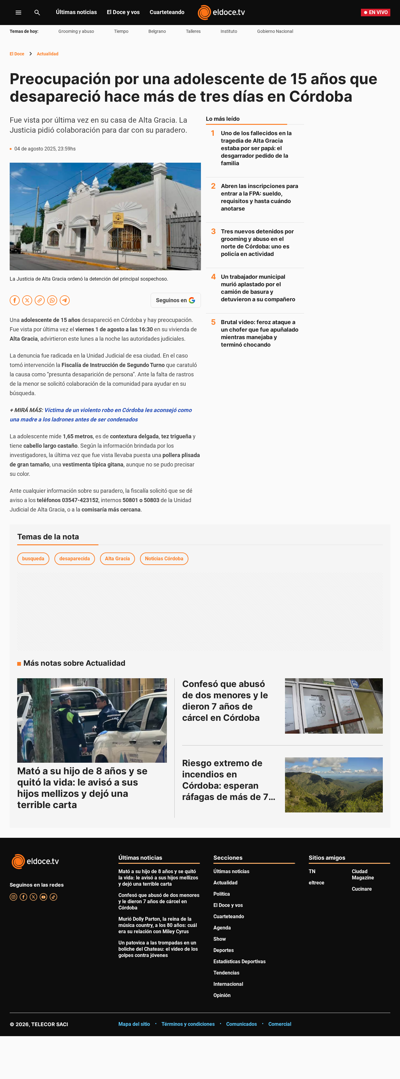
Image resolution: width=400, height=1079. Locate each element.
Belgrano (157, 31)
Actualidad (47, 53)
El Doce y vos (123, 12)
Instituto (229, 31)
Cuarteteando (167, 12)
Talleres (193, 31)
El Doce (17, 53)
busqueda (33, 559)
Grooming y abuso (76, 31)
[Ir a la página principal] (221, 12)
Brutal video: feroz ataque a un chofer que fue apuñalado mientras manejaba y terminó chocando (259, 333)
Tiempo (121, 31)
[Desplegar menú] (13, 12)
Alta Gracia (117, 559)
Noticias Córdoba (164, 559)
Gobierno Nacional (275, 31)
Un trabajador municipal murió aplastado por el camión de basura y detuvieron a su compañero (258, 288)
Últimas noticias (76, 12)
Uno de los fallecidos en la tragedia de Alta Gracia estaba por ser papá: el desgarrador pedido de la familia (256, 148)
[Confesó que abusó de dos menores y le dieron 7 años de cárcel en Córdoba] (334, 705)
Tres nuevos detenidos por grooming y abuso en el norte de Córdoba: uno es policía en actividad (257, 242)
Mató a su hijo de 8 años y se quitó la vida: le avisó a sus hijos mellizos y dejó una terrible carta (82, 787)
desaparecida (74, 559)
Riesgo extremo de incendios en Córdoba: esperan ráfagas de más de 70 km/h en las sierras (229, 785)
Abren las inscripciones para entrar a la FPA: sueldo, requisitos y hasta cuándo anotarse (259, 197)
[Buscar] (37, 13)
